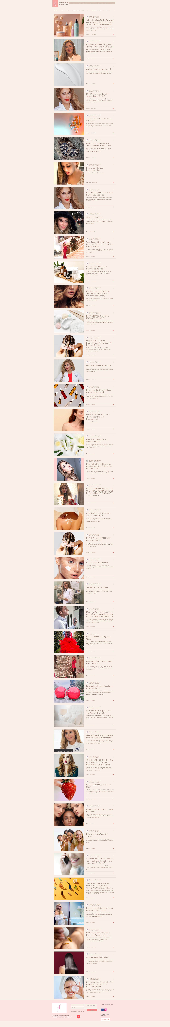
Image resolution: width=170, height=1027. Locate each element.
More (107, 10)
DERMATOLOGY (63, 4)
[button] (114, 10)
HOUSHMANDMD (64, 3)
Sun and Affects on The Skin (78, 10)
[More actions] (113, 17)
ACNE (88, 10)
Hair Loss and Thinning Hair (98, 10)
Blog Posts (56, 10)
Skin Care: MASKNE (65, 10)
